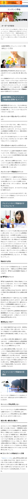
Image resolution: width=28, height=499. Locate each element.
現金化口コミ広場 (6, 458)
